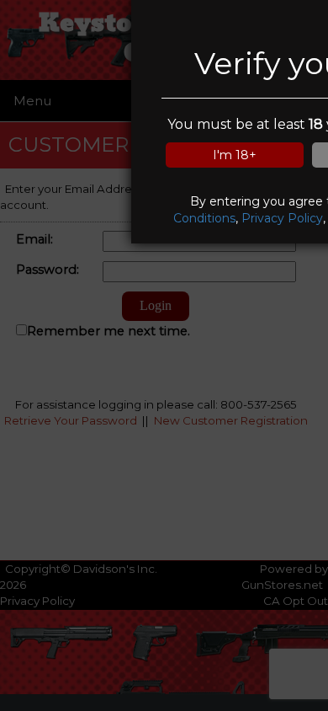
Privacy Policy (282, 218)
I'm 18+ (235, 155)
